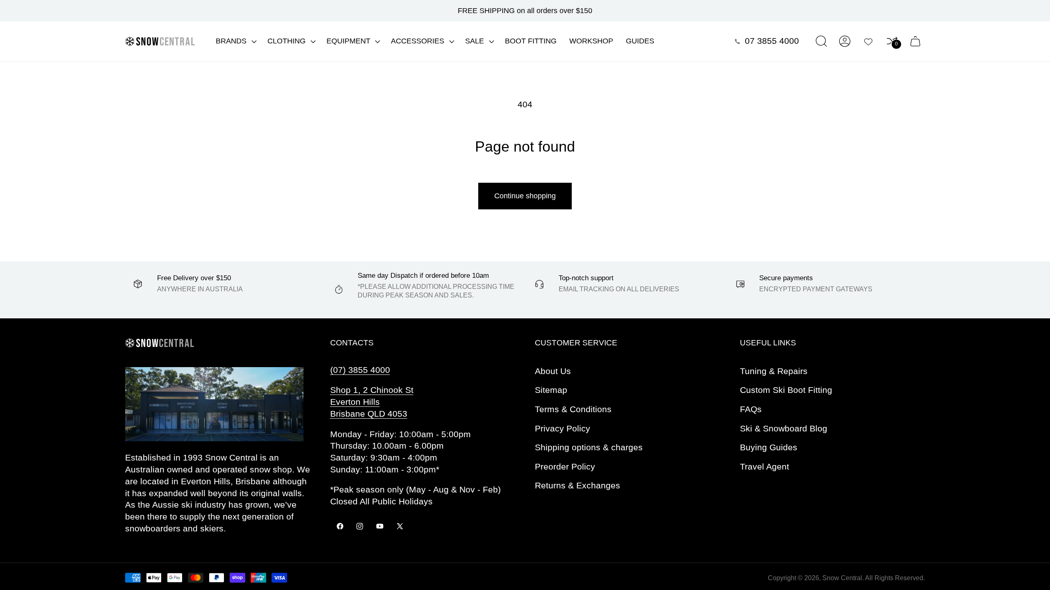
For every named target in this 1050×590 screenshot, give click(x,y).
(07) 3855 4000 (360, 369)
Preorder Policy (565, 466)
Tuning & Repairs (774, 371)
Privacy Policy (562, 428)
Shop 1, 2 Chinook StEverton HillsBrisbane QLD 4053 (371, 401)
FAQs (751, 409)
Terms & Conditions (573, 409)
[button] (235, 41)
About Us (553, 371)
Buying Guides (768, 447)
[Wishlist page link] (868, 41)
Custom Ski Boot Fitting (786, 390)
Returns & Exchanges (577, 485)
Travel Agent (764, 466)
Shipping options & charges (589, 447)
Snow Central (842, 577)
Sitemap (551, 390)
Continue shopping (525, 196)
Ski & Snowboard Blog (783, 428)
